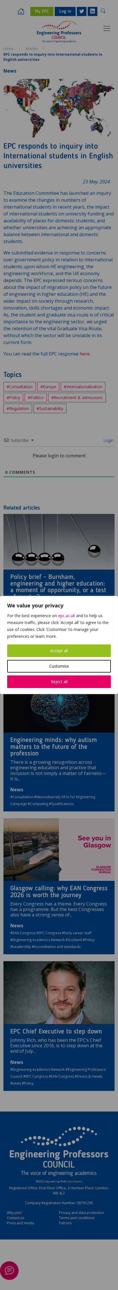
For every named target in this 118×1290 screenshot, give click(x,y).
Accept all (59, 650)
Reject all (59, 681)
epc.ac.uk (66, 615)
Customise (59, 666)
